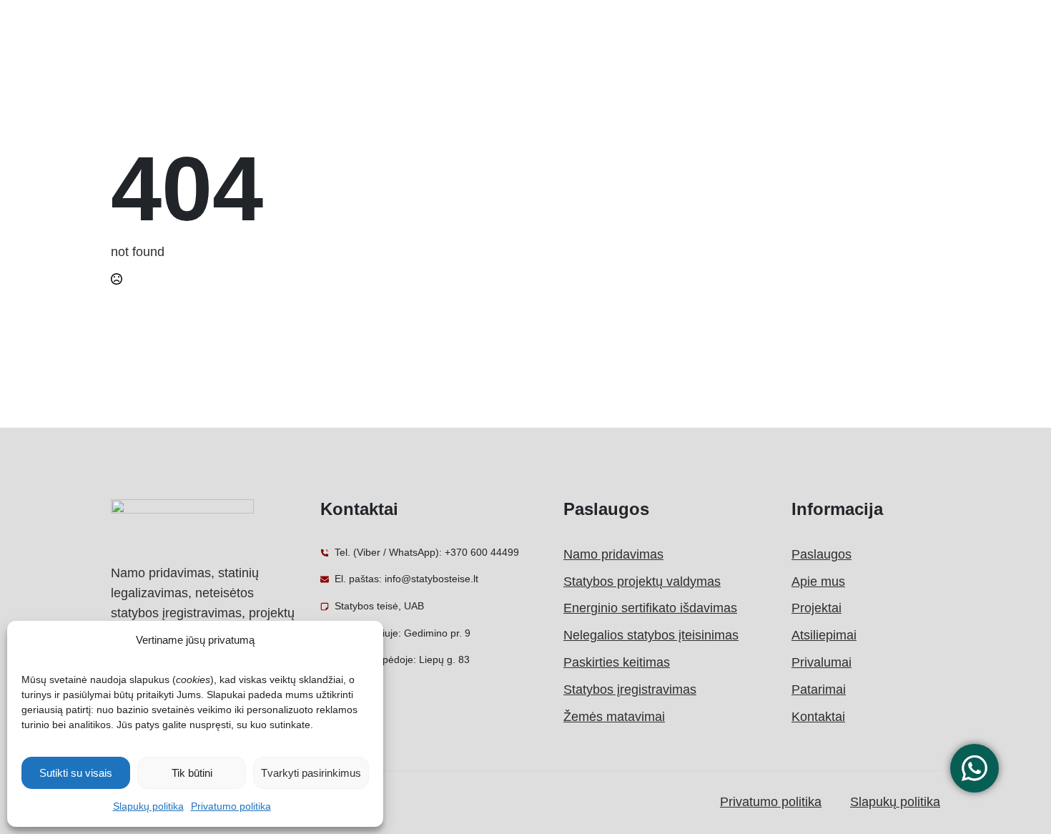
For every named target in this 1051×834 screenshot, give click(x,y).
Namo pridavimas (613, 554)
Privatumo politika (231, 806)
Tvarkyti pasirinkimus (311, 773)
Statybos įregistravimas (629, 689)
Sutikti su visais (75, 773)
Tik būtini (192, 773)
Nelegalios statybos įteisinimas (651, 635)
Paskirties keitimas (616, 662)
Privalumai (821, 662)
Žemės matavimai (614, 717)
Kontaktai (818, 717)
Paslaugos (821, 554)
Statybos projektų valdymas (642, 581)
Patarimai (818, 689)
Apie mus (818, 581)
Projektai (816, 608)
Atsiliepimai (824, 635)
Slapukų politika (148, 806)
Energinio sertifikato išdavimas (650, 608)
